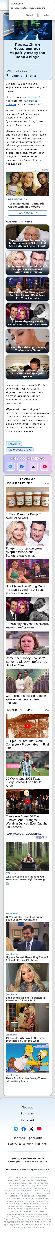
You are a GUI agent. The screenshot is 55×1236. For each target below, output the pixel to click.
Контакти (27, 1113)
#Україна (13, 443)
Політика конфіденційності (27, 1144)
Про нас (27, 1107)
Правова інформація (27, 1138)
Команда (27, 1119)
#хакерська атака (19, 449)
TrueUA (36, 97)
